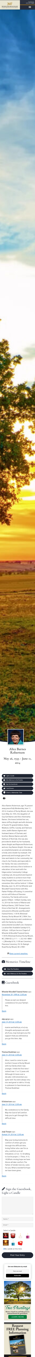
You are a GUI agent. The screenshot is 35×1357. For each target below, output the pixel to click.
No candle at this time (13, 1249)
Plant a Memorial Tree (14, 792)
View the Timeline (13, 969)
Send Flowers (10, 788)
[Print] (4, 798)
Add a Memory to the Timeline (14, 780)
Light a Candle (10, 776)
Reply (4, 1011)
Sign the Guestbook (11, 784)
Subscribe (17, 1275)
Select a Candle (9, 1230)
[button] (30, 7)
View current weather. (18, 953)
